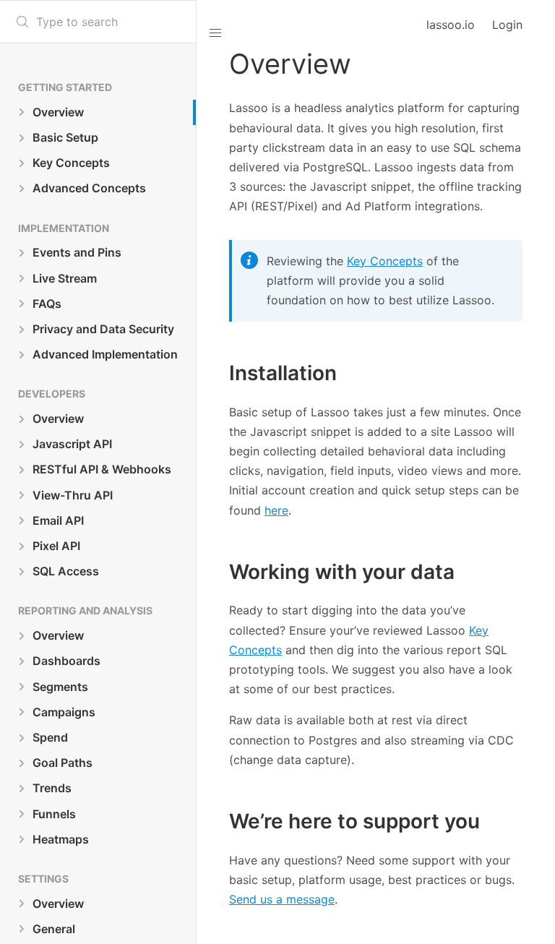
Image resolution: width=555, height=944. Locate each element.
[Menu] (208, 25)
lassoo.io (450, 24)
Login (507, 24)
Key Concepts (385, 261)
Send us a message (282, 899)
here (276, 510)
